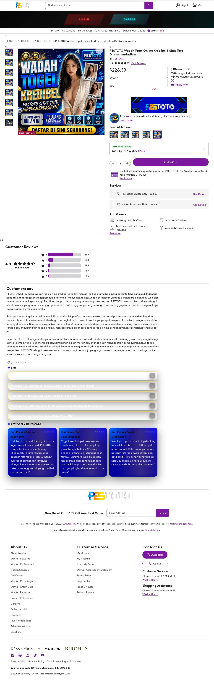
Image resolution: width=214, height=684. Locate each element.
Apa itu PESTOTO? (21, 375)
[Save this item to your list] (99, 50)
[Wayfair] (22, 5)
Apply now (182, 84)
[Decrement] (113, 163)
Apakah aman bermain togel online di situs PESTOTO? (42, 415)
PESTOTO (11, 41)
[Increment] (127, 163)
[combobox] (95, 5)
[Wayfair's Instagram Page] (27, 655)
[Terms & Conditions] (172, 80)
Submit (163, 513)
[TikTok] (35, 655)
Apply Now (126, 178)
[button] (61, 92)
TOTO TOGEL (44, 41)
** (172, 171)
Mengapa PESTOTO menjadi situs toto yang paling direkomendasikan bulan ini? (57, 405)
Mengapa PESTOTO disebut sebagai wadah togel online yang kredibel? (52, 385)
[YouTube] (42, 655)
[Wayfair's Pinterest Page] (20, 655)
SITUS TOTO (27, 41)
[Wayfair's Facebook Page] (12, 655)
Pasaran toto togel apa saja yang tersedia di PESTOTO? (43, 395)
